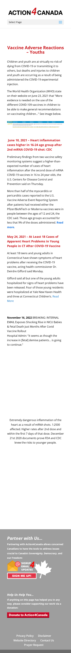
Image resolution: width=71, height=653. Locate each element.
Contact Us (47, 640)
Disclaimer (44, 636)
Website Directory (24, 640)
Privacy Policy (25, 636)
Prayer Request (33, 645)
